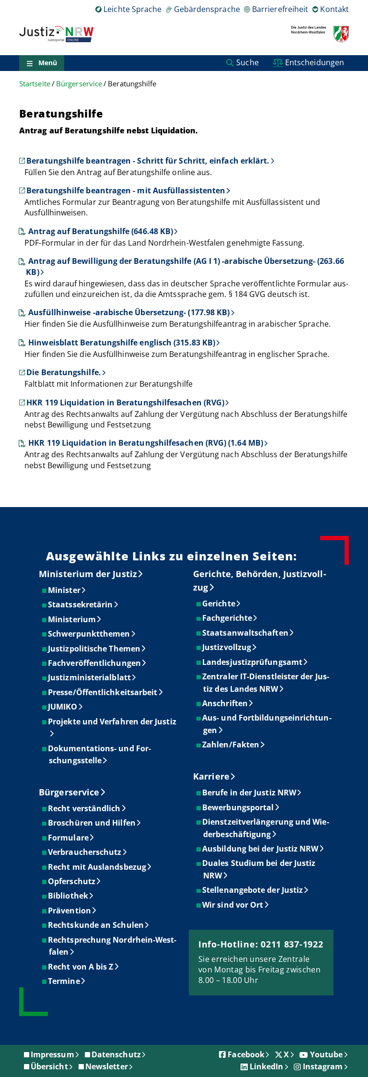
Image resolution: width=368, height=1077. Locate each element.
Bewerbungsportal (238, 807)
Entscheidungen (314, 62)
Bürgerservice (79, 84)
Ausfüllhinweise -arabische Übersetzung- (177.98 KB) (129, 312)
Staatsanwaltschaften (245, 632)
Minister (64, 590)
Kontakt (334, 9)
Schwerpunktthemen (89, 633)
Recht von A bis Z (81, 966)
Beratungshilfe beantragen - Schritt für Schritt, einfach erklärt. (147, 160)
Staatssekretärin (81, 604)
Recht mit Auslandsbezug (97, 867)
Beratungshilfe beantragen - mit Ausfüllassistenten (125, 190)
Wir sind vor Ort (233, 904)
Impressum (52, 1054)
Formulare (69, 837)
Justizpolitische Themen (94, 648)
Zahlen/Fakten (231, 744)
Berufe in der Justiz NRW (249, 792)
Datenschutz (116, 1054)
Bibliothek (68, 895)
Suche (247, 62)
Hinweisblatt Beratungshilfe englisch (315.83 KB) (121, 342)
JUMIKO (63, 706)
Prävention (70, 910)
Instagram (323, 1066)
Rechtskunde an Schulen (96, 925)
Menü (47, 62)
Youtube (326, 1054)
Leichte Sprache (132, 9)
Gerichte (219, 603)
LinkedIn (267, 1066)
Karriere (211, 776)
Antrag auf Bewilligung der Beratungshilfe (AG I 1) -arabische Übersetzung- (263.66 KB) (185, 266)
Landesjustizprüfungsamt (252, 662)
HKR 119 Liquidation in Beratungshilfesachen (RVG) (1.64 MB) (145, 443)
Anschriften (225, 703)
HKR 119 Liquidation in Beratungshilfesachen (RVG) (125, 402)
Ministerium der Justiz (88, 574)
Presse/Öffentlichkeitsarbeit (103, 692)
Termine (64, 981)
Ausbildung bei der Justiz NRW (260, 848)
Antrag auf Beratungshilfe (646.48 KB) (100, 231)
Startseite (34, 84)
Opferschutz (72, 881)
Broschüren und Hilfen (92, 822)
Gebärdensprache (207, 9)
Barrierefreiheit (280, 9)
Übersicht (49, 1066)
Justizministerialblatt (90, 677)
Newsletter (106, 1066)
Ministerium (72, 619)
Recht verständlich (84, 808)
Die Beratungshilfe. (63, 372)
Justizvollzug (227, 647)
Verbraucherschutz (85, 852)
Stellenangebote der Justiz (253, 890)
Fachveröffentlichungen (95, 663)
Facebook (246, 1054)
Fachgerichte (227, 618)
